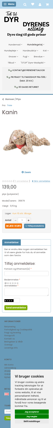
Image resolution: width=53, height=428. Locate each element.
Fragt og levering (12, 332)
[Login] (40, 4)
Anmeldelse (10, 285)
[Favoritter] (32, 4)
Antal (8, 220)
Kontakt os (9, 338)
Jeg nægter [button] (31, 416)
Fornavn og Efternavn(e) (17, 268)
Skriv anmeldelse (41, 181)
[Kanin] (26, 142)
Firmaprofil (9, 335)
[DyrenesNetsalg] (26, 23)
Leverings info (11, 348)
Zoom (27, 172)
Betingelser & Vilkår (13, 341)
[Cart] (47, 4)
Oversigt (8, 344)
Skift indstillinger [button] (32, 421)
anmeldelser (22, 181)
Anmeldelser (11, 242)
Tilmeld (9, 418)
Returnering (9, 326)
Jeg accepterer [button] (32, 412)
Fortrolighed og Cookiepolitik (18, 329)
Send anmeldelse (16, 307)
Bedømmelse (11, 279)
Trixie (9, 105)
